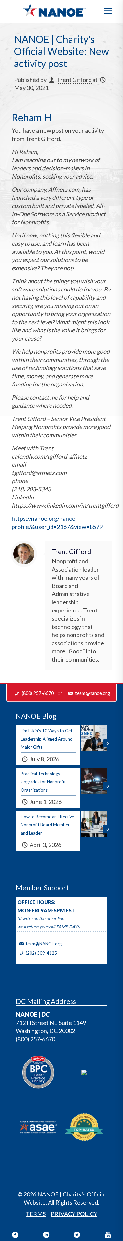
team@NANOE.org (44, 943)
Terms (36, 1213)
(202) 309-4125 (41, 953)
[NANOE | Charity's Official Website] (54, 10)
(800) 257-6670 (35, 1039)
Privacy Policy (74, 1213)
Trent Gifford (74, 79)
